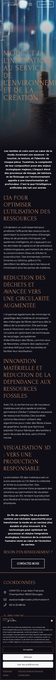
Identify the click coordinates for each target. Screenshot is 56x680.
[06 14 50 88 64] (6, 605)
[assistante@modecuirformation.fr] (6, 599)
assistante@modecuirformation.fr (29, 599)
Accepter (28, 649)
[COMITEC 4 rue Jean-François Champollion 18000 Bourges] (6, 592)
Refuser (28, 657)
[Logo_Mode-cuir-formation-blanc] (10, 4)
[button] (51, 620)
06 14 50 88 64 (17, 605)
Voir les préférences (28, 664)
